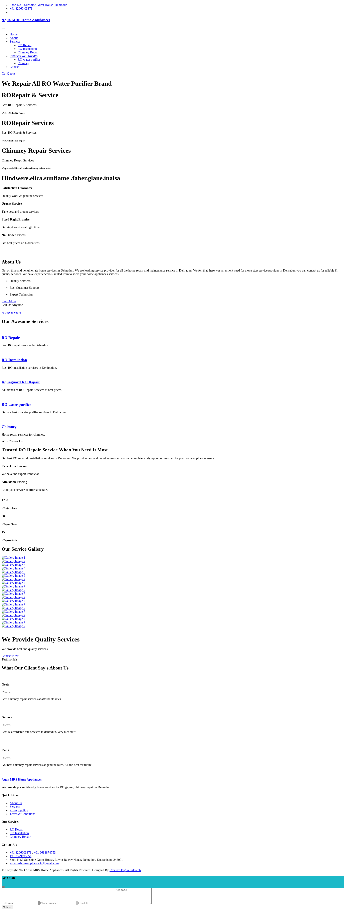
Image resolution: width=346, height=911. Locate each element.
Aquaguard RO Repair (21, 382)
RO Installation (27, 48)
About (14, 38)
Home (13, 34)
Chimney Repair (28, 52)
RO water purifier (29, 59)
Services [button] (15, 41)
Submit (7, 907)
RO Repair (24, 45)
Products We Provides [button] (23, 56)
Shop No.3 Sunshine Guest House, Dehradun (38, 5)
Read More (9, 301)
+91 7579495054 (20, 856)
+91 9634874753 (45, 852)
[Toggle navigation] (3, 28)
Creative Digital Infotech (125, 870)
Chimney (23, 63)
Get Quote (8, 73)
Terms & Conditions (22, 814)
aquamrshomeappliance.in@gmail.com (34, 863)
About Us (16, 803)
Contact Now (10, 655)
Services (15, 806)
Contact (14, 66)
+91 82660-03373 (21, 8)
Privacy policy (19, 810)
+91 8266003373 (20, 852)
